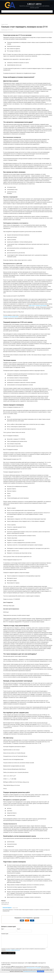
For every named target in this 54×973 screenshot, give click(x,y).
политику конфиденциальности (13, 950)
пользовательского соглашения (33, 967)
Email (18, 929)
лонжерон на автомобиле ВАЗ (10, 316)
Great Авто (34, 3)
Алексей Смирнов (7, 907)
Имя (2, 929)
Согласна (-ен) (40, 971)
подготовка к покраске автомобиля (38, 305)
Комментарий (4, 933)
